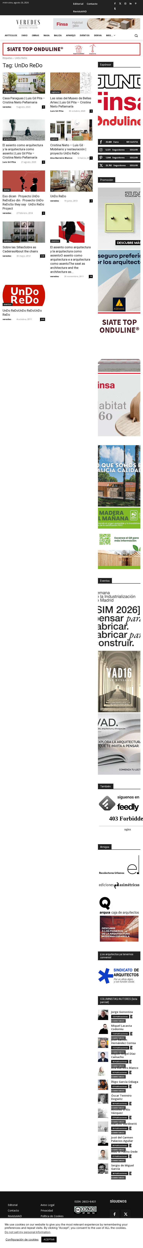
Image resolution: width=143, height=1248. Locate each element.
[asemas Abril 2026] (119, 280)
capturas (55, 92)
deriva (6, 190)
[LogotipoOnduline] (119, 120)
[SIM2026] (119, 619)
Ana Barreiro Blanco (61, 157)
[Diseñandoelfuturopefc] (119, 538)
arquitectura (9, 92)
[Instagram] (125, 4)
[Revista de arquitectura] (28, 24)
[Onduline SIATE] (119, 343)
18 (91, 276)
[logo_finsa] (119, 101)
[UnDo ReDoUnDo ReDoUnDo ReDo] (24, 295)
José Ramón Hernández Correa (123, 1041)
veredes (7, 106)
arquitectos (9, 139)
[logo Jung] (119, 81)
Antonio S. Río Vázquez (120, 1111)
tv (52, 190)
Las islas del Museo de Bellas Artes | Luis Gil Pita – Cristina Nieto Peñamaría (70, 102)
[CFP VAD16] (119, 681)
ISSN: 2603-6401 (85, 1201)
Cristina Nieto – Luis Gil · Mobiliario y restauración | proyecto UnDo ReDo (68, 149)
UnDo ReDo (58, 196)
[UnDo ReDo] (71, 181)
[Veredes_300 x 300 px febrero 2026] (119, 476)
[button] (136, 35)
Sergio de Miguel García (122, 1167)
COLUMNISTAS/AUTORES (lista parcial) (118, 1000)
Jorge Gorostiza (122, 1012)
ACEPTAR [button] (49, 1239)
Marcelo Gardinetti (124, 1123)
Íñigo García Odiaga (124, 1082)
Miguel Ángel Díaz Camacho (123, 1055)
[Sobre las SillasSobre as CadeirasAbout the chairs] (24, 232)
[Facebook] (115, 4)
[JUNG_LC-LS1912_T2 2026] (119, 218)
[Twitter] (120, 4)
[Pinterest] (136, 4)
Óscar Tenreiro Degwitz (121, 1097)
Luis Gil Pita (56, 111)
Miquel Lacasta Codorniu (121, 1027)
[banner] (119, 744)
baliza (54, 139)
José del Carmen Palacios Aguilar (122, 1139)
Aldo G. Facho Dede (124, 1151)
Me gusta (132, 141)
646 (42, 319)
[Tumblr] (115, 9)
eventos (7, 241)
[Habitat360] (119, 405)
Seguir (134, 149)
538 (42, 256)
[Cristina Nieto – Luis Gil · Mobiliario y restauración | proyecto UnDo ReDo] (71, 130)
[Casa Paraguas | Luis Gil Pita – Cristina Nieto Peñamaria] (24, 83)
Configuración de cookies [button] (22, 1239)
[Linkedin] (130, 4)
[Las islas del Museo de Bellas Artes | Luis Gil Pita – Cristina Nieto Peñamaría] (71, 83)
